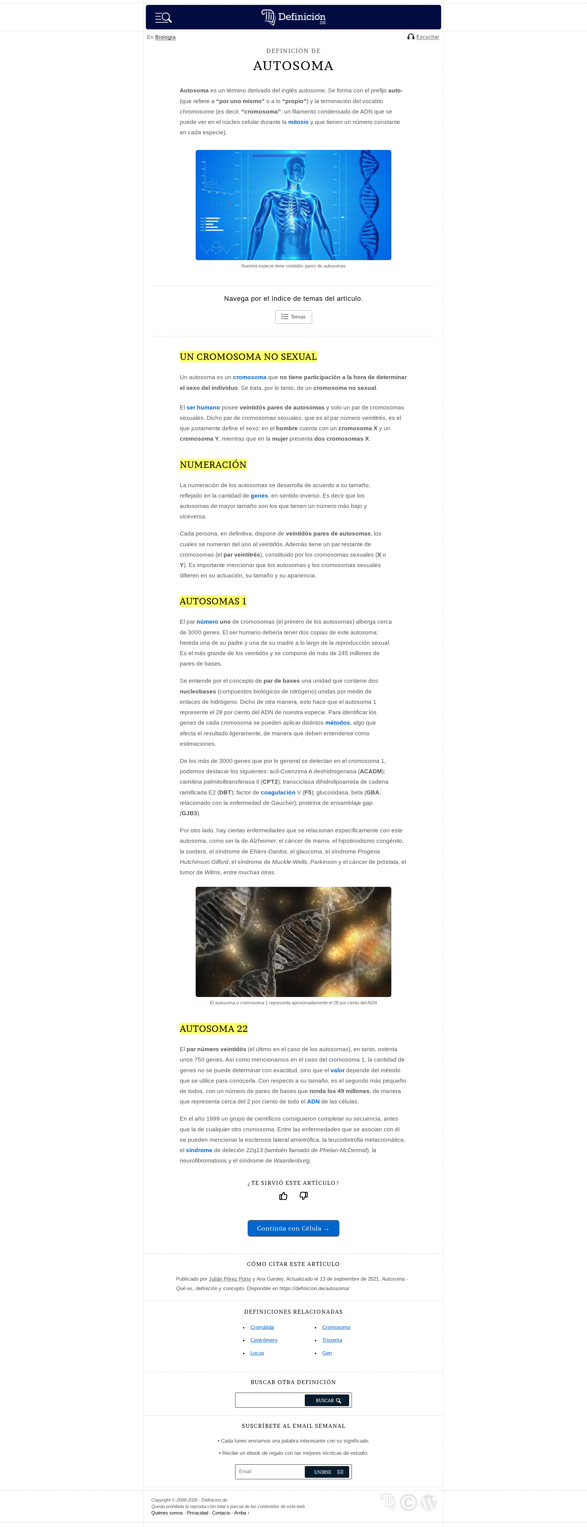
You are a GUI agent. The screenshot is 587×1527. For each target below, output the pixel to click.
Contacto (221, 1512)
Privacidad (197, 1512)
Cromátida (262, 1327)
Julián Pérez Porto (230, 1279)
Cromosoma (336, 1327)
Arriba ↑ (242, 1512)
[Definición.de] (293, 17)
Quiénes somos (167, 1512)
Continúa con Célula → (293, 1228)
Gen (327, 1353)
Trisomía (332, 1340)
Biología (165, 37)
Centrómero (263, 1340)
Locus (257, 1353)
